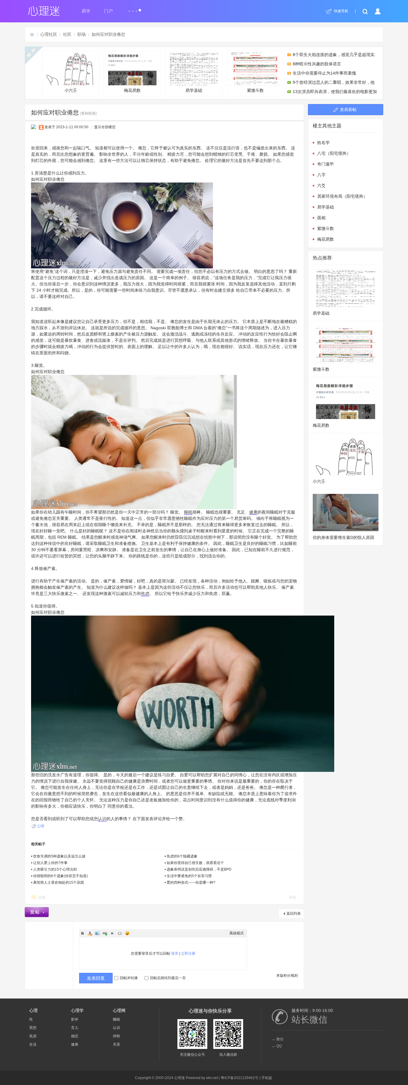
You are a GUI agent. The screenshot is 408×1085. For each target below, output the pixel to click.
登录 (174, 953)
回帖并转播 (129, 978)
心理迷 (32, 34)
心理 (40, 826)
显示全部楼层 (105, 127)
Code (120, 933)
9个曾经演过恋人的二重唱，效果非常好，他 (334, 82)
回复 (42, 897)
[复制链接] (88, 113)
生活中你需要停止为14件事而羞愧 (324, 73)
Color (90, 933)
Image (97, 933)
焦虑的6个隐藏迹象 (182, 856)
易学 (86, 11)
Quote (112, 933)
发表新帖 (348, 109)
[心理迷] (44, 21)
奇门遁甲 (325, 164)
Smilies (127, 933)
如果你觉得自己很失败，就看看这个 (195, 863)
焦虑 (145, 593)
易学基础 (193, 90)
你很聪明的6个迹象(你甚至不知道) (60, 876)
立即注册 (188, 953)
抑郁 (116, 1036)
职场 (81, 34)
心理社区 (48, 34)
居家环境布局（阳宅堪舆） (342, 196)
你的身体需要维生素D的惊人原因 (343, 537)
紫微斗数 (255, 90)
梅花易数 (132, 90)
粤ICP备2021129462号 (239, 1078)
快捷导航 (341, 11)
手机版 (266, 1078)
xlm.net (212, 1078)
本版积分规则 (287, 975)
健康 (253, 512)
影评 (74, 1019)
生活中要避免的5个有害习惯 (189, 876)
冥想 (32, 1028)
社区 (67, 34)
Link (105, 933)
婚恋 (74, 1036)
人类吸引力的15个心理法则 (55, 869)
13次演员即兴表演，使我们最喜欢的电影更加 (335, 91)
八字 (321, 174)
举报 (292, 897)
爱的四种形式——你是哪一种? (191, 882)
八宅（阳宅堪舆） (334, 153)
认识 (102, 818)
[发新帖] (37, 912)
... (133, 8)
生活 (32, 1044)
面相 (321, 217)
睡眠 (188, 512)
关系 (116, 1044)
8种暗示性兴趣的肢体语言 (317, 63)
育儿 (74, 1028)
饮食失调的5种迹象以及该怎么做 (59, 856)
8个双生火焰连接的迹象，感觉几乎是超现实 (334, 54)
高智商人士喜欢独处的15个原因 (58, 882)
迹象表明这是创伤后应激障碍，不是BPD (199, 869)
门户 (108, 11)
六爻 (321, 185)
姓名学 (323, 142)
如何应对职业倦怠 (108, 34)
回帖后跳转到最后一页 (168, 978)
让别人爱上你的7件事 (50, 863)
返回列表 (293, 913)
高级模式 (236, 933)
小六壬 (71, 90)
